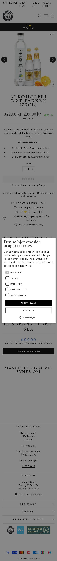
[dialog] (28, 280)
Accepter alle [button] (28, 303)
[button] (28, 317)
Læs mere (25, 265)
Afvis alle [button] (28, 310)
